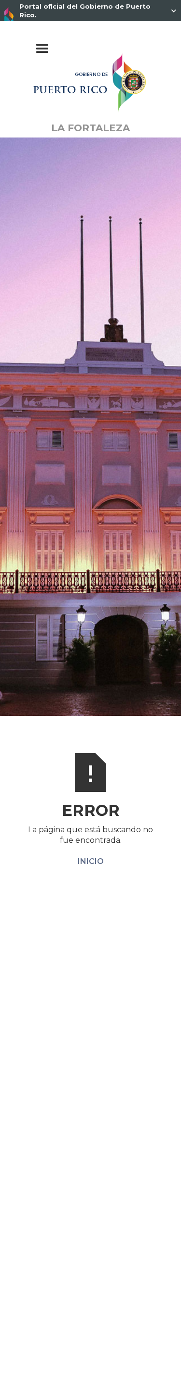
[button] (90, 49)
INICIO (91, 861)
